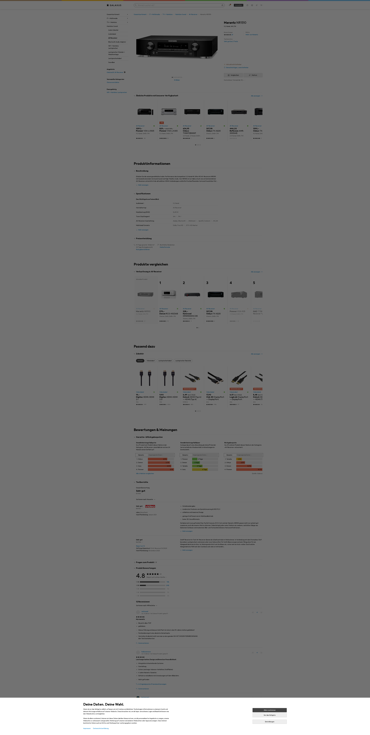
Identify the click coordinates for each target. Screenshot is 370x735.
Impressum (87, 728)
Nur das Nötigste (270, 715)
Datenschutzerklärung (101, 728)
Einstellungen (269, 722)
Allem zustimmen (270, 710)
